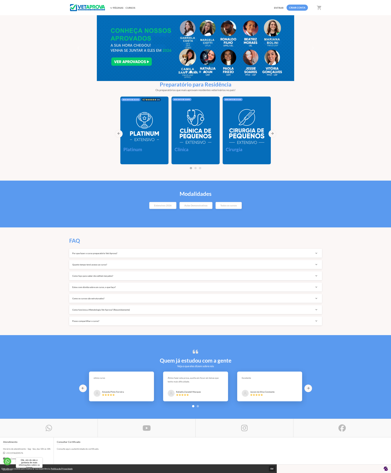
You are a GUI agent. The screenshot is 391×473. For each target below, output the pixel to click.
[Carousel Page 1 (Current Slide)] (191, 168)
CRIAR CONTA (297, 7)
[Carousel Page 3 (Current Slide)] (195, 72)
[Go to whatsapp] (7, 461)
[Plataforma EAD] (385, 468)
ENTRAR (278, 7)
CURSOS (130, 7)
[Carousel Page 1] (186, 72)
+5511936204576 (14, 453)
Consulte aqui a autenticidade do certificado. (78, 449)
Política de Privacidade (62, 468)
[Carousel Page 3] (200, 168)
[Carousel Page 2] (191, 72)
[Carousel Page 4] (200, 72)
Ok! (272, 469)
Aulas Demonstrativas (196, 205)
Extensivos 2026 (163, 205)
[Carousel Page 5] (204, 72)
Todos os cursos (228, 205)
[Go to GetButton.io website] (7, 470)
